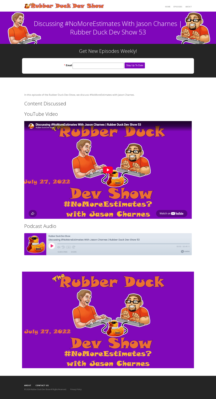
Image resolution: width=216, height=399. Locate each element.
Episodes (178, 6)
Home (167, 6)
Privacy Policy (76, 389)
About (188, 6)
